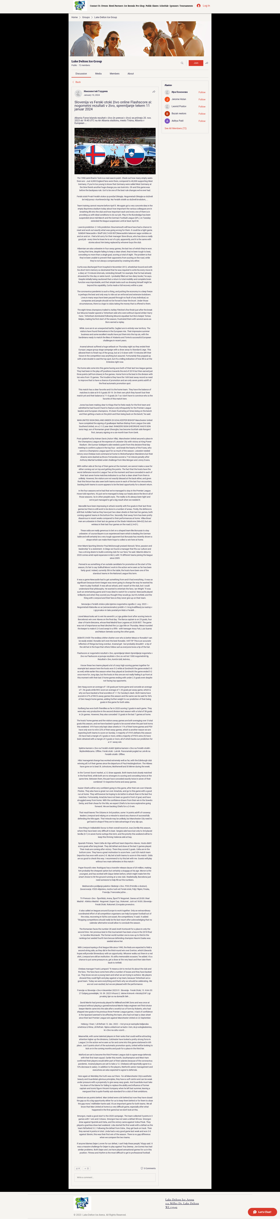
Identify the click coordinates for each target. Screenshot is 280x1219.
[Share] (154, 91)
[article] (115, 636)
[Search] (182, 63)
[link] (81, 73)
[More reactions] (86, 1168)
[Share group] (207, 63)
